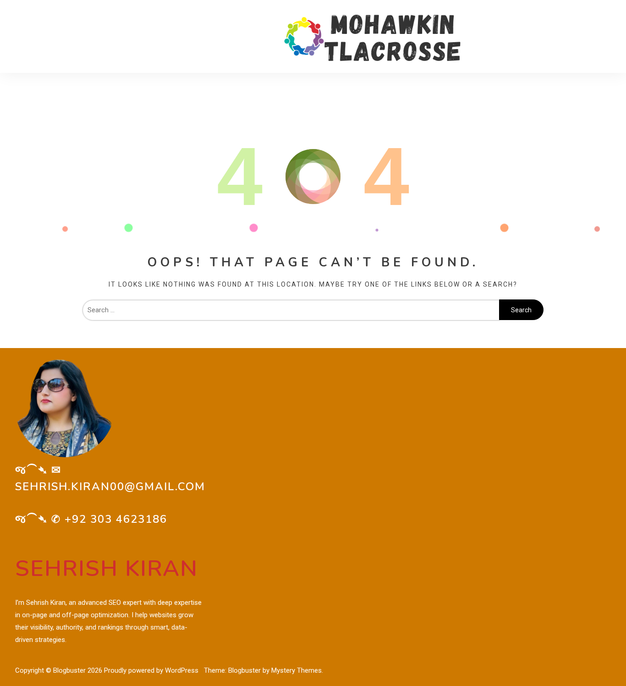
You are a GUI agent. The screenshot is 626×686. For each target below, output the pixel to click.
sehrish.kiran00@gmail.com (110, 486)
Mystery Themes (296, 670)
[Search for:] (290, 310)
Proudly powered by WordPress (152, 670)
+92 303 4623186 (116, 519)
